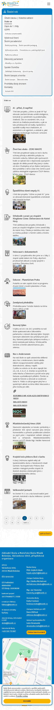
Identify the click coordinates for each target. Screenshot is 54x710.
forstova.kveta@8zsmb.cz (37, 604)
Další (25, 523)
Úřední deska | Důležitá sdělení (18, 18)
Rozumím (27, 701)
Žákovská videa (22, 79)
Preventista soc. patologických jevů (32, 50)
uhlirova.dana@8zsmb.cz (36, 615)
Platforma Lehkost (11, 55)
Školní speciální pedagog (28, 45)
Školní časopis (10, 79)
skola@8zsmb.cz (9, 623)
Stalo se (8, 21)
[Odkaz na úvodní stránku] (10, 4)
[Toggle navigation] (48, 4)
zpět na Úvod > (45, 533)
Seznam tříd (9, 91)
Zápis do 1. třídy (11, 26)
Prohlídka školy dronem (15, 83)
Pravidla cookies (22, 696)
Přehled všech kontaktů (36, 632)
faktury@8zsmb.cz (9, 605)
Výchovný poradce (11, 50)
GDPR (7, 29)
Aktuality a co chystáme (13, 63)
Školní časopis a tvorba (14, 75)
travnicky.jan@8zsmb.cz (36, 593)
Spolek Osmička (11, 67)
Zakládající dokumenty (13, 71)
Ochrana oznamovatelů (13, 33)
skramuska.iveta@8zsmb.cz (37, 626)
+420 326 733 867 (9, 631)
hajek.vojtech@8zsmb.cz (36, 573)
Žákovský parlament (13, 59)
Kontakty (8, 87)
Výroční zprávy (28, 71)
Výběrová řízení (11, 38)
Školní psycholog (11, 45)
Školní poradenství (12, 41)
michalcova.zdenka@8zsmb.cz (39, 584)
